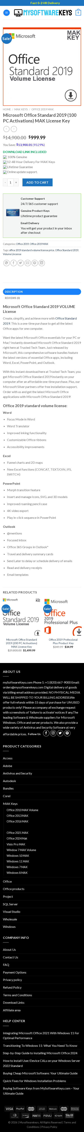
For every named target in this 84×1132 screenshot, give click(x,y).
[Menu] (6, 13)
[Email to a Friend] (27, 263)
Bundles (8, 788)
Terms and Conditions (17, 995)
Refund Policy (12, 987)
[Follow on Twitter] (60, 733)
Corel (6, 796)
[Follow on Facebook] (46, 733)
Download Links (13, 1002)
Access (8, 758)
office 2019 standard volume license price (31, 250)
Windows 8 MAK (17, 872)
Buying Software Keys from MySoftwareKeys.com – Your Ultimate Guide (41, 1090)
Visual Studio (11, 911)
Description (14, 291)
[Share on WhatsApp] (6, 263)
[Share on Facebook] (13, 263)
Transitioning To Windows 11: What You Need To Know (40, 1045)
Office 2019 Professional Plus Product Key (63, 641)
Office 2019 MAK (42, 109)
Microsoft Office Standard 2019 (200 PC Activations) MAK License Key (21, 643)
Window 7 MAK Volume (21, 850)
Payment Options (14, 972)
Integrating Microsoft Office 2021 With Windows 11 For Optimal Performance (41, 1035)
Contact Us (10, 957)
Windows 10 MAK (18, 855)
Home (7, 109)
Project (8, 896)
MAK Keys (21, 109)
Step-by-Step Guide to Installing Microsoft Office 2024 (40, 1053)
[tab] (42, 292)
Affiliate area (12, 1010)
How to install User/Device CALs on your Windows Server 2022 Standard (41, 1063)
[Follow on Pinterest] (67, 733)
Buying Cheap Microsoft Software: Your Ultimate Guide (40, 1073)
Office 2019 (22, 243)
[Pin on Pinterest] (34, 263)
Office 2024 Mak (17, 838)
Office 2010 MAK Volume (22, 810)
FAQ (6, 964)
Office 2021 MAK (17, 832)
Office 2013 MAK (17, 815)
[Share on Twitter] (20, 263)
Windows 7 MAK (17, 867)
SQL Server (10, 904)
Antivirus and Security (17, 773)
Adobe (7, 766)
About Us (9, 949)
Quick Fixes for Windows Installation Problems (34, 1081)
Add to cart (37, 182)
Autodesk (9, 781)
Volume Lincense (12, 254)
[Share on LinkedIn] (41, 263)
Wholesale (10, 919)
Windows (9, 926)
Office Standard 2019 (66, 250)
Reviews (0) (12, 298)
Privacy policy (12, 980)
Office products (13, 889)
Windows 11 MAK (18, 861)
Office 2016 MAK (17, 821)
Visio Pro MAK (16, 844)
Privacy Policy (49, 1126)
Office (7, 881)
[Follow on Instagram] (53, 733)
